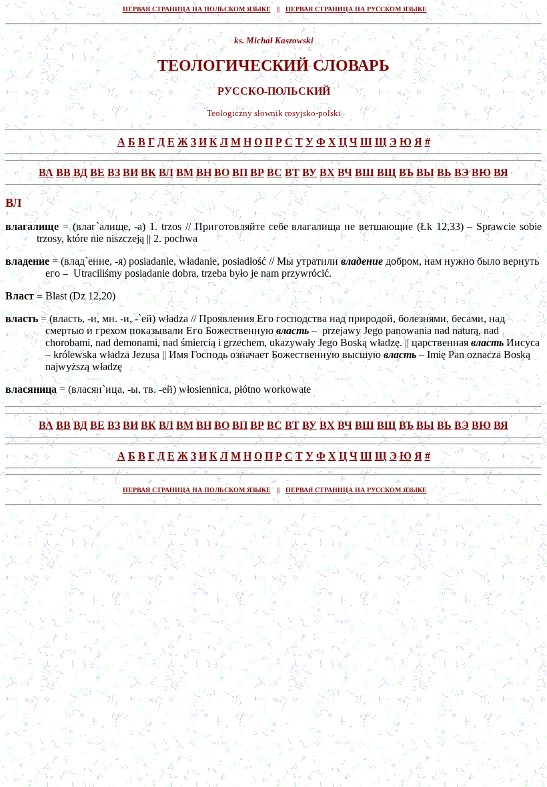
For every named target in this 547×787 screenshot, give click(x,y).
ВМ (184, 172)
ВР (257, 172)
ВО (221, 172)
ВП (239, 172)
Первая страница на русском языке (356, 9)
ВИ (130, 172)
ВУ (309, 172)
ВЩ (386, 172)
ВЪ (406, 172)
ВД (80, 172)
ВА (46, 172)
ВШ (364, 172)
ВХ (327, 172)
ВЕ (97, 172)
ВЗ (113, 172)
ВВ (63, 172)
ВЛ (166, 172)
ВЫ (425, 172)
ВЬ (444, 172)
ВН (203, 172)
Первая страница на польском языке (197, 9)
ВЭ (461, 172)
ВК (148, 172)
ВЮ (481, 172)
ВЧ (345, 172)
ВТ (292, 172)
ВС (274, 172)
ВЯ (501, 172)
